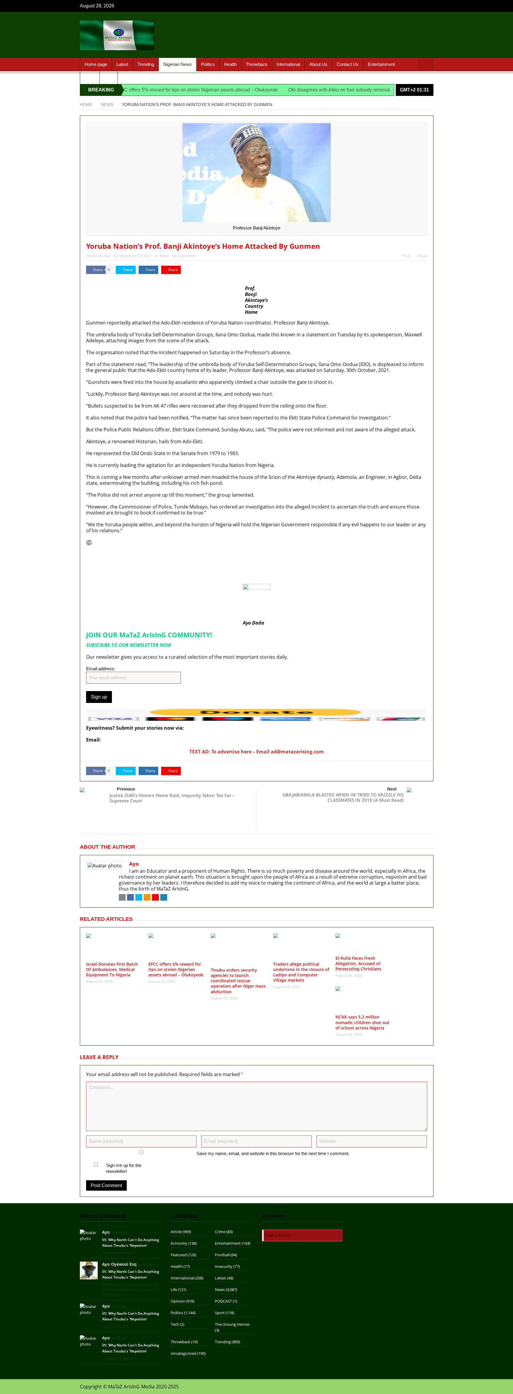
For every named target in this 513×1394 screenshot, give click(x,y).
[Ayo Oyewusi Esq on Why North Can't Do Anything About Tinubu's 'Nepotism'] (89, 1270)
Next (392, 788)
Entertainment (381, 64)
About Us (318, 64)
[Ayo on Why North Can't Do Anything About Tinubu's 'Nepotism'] (89, 1235)
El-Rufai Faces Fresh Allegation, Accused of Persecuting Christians (358, 963)
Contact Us (348, 64)
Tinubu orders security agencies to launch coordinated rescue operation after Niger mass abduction (238, 980)
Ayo (107, 255)
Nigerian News (177, 64)
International (288, 64)
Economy (179, 1243)
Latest (122, 64)
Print (406, 255)
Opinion (178, 1301)
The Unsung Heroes (232, 1324)
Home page (96, 64)
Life (174, 1289)
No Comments (184, 255)
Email (422, 255)
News (164, 255)
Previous (126, 788)
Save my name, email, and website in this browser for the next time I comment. (273, 1153)
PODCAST (223, 1301)
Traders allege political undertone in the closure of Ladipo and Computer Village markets (301, 972)
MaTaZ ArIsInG (109, 542)
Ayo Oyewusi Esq (119, 1264)
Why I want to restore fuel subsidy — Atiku (133, 580)
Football (222, 1254)
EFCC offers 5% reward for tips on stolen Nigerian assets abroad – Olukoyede (166, 89)
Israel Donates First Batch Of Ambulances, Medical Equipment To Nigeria (166, 554)
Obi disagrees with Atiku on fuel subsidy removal (309, 89)
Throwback (256, 64)
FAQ (108, 77)
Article (176, 1231)
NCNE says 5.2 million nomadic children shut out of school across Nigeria (362, 1022)
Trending (145, 64)
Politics (208, 64)
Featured (179, 1254)
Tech (175, 1324)
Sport (90, 77)
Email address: (100, 668)
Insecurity (223, 1266)
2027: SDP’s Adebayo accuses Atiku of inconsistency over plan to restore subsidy (176, 574)
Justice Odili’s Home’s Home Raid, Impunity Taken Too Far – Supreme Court (172, 798)
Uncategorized (183, 1353)
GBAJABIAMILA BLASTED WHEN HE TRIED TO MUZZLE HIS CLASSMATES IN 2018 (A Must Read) (343, 797)
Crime (220, 1231)
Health (230, 64)
